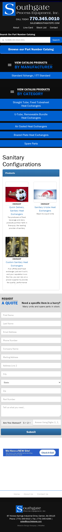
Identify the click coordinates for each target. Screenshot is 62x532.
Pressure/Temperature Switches (39, 476)
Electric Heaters (47, 473)
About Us (28, 494)
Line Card (28, 27)
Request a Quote (47, 487)
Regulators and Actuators (20, 480)
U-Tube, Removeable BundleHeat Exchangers (31, 116)
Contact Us (42, 494)
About (16, 27)
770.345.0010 (44, 18)
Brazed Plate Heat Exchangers (31, 135)
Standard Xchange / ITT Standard (31, 75)
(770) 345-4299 (44, 518)
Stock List (41, 27)
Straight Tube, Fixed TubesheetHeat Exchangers (31, 103)
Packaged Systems (45, 480)
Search (56, 39)
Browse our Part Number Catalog (31, 49)
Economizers (12, 476)
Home (17, 494)
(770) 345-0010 (23, 518)
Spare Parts (31, 143)
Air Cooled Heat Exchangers (31, 126)
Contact (54, 27)
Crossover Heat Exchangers (20, 487)
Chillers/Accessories (31, 483)
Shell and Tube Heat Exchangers (31, 466)
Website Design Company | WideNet (31, 525)
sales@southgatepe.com (44, 23)
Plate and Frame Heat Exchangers (31, 469)
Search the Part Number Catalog (17, 34)
